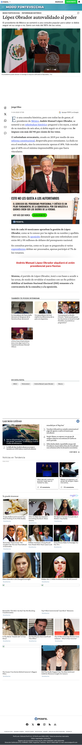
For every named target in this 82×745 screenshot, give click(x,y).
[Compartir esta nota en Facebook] (5, 108)
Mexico (60, 384)
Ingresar (59, 2)
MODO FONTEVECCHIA (11, 13)
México (35, 120)
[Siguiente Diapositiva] (77, 476)
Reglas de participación (57, 731)
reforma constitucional (23, 140)
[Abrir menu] (2, 7)
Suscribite (71, 2)
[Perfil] (41, 720)
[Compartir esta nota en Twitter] (5, 114)
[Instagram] (44, 724)
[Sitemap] (55, 725)
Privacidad (38, 731)
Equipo (45, 731)
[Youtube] (38, 725)
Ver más (73, 452)
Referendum (26, 384)
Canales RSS (8, 731)
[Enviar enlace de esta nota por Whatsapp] (5, 121)
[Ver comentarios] (77, 13)
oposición (35, 236)
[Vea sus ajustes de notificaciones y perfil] (79, 1)
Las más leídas (12, 421)
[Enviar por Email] (5, 127)
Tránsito (69, 731)
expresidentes (18, 249)
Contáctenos (29, 731)
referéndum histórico (36, 124)
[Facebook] (27, 724)
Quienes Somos (19, 731)
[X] (33, 724)
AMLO (15, 384)
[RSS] (50, 725)
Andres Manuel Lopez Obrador (43, 384)
